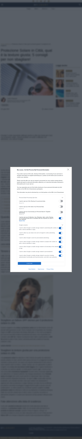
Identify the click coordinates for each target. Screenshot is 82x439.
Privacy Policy (50, 269)
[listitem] (41, 197)
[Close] (68, 170)
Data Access (41, 269)
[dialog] (41, 219)
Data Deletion (32, 269)
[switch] (61, 201)
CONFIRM (29, 263)
